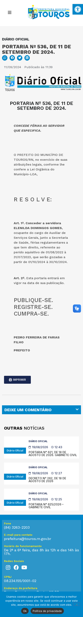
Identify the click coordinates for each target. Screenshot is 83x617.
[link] (78, 9)
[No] (76, 604)
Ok (25, 611)
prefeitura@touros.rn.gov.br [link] (27, 539)
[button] (4, 58)
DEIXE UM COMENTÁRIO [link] (28, 409)
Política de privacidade (47, 611)
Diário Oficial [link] (38, 441)
